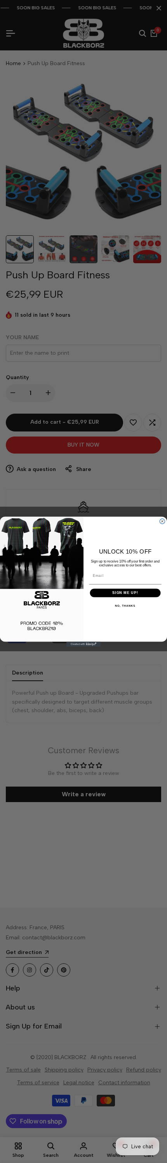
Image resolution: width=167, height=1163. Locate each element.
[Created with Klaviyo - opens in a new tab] (83, 644)
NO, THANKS (125, 605)
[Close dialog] (162, 521)
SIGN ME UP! (125, 592)
